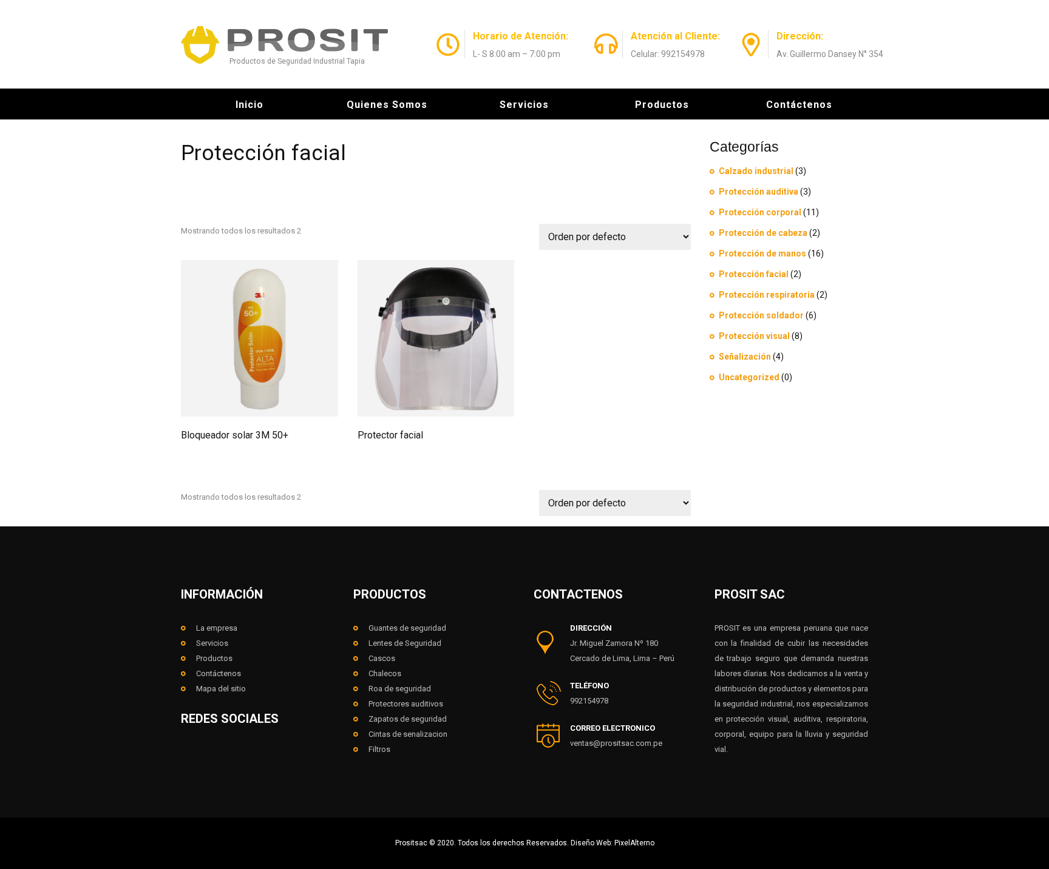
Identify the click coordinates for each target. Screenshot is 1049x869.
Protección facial (754, 274)
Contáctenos (799, 104)
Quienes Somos (387, 104)
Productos (662, 104)
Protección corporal (760, 212)
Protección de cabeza (763, 233)
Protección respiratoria (767, 295)
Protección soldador (761, 315)
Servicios (524, 104)
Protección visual (754, 336)
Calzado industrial (756, 171)
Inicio (249, 104)
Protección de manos (762, 253)
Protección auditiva (758, 191)
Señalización (745, 356)
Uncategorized (749, 377)
